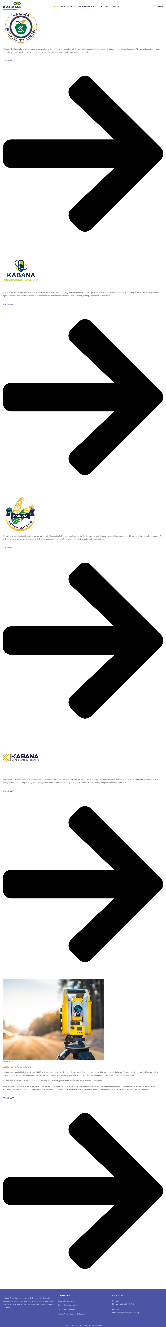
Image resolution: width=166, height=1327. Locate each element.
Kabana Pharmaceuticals (67, 1305)
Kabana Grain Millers (66, 1309)
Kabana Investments (65, 1301)
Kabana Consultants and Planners (71, 1314)
